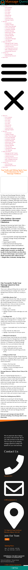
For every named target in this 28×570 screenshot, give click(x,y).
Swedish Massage (9, 35)
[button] (14, 86)
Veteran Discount (9, 46)
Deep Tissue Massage (10, 26)
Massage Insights (9, 20)
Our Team (7, 13)
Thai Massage (8, 37)
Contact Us (8, 16)
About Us (5, 6)
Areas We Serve (9, 18)
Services (5, 21)
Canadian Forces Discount (11, 45)
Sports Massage (9, 34)
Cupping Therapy (9, 24)
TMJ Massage (8, 40)
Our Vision (7, 10)
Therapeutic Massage (10, 38)
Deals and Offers (7, 41)
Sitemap (12, 565)
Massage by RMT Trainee (11, 43)
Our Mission (8, 9)
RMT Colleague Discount (11, 49)
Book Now (5, 57)
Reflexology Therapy (10, 32)
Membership (8, 15)
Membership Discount (10, 51)
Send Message (8, 54)
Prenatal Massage (9, 31)
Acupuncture (8, 23)
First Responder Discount (11, 48)
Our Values (7, 12)
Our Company (8, 7)
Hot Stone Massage (10, 27)
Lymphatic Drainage (10, 29)
